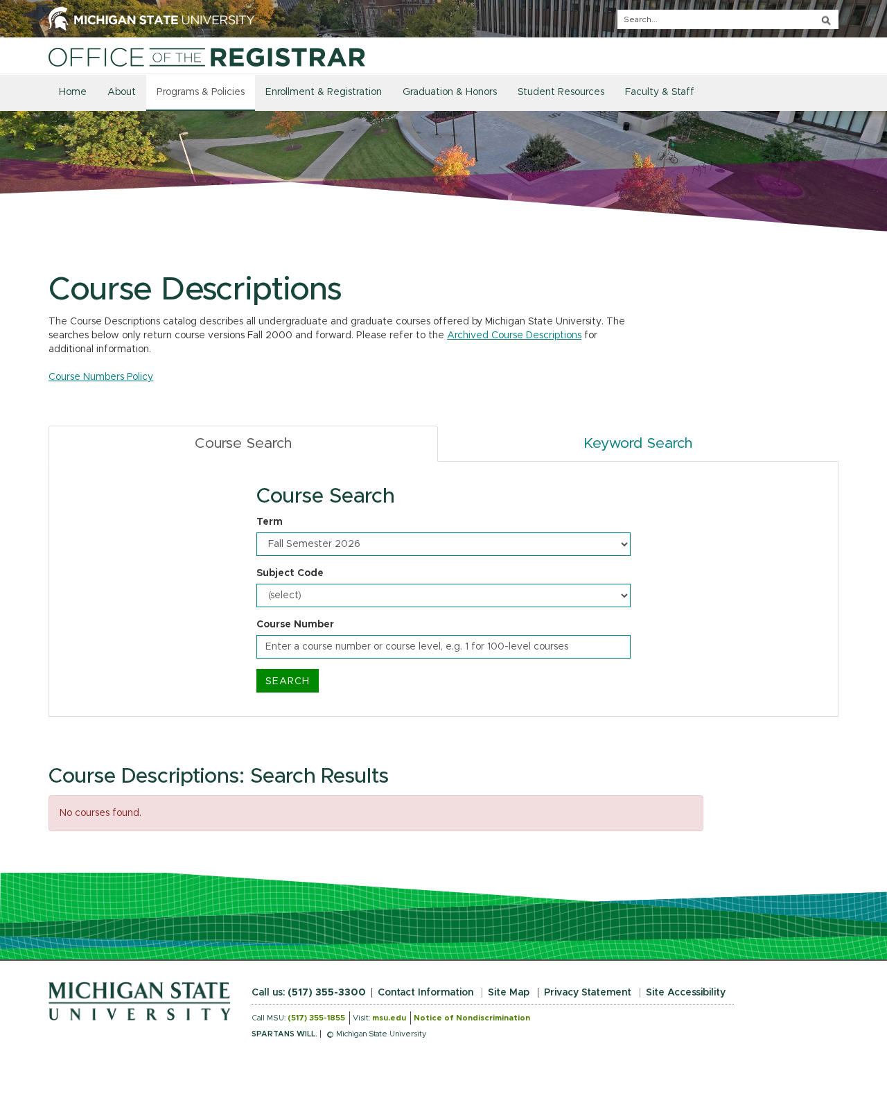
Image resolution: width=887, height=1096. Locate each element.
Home (73, 92)
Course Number (295, 624)
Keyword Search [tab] (637, 443)
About (121, 92)
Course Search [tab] (243, 443)
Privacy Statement (587, 993)
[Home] (207, 57)
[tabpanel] (443, 589)
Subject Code (290, 573)
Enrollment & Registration (323, 92)
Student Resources (561, 92)
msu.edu (389, 1018)
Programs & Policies (201, 92)
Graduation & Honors (450, 92)
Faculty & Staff (659, 92)
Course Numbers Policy (101, 377)
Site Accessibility (686, 993)
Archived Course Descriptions (514, 335)
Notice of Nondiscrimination (472, 1018)
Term (269, 522)
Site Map (508, 993)
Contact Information (425, 993)
